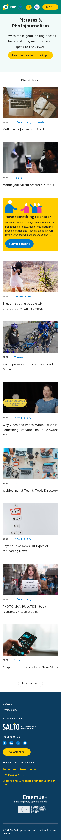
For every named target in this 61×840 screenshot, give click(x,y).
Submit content (19, 244)
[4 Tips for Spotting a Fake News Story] (30, 640)
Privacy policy (10, 709)
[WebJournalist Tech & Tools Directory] (30, 463)
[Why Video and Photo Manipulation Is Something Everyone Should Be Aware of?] (30, 397)
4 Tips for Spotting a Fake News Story (30, 667)
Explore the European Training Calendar (29, 781)
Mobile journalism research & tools (28, 185)
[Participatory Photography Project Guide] (30, 337)
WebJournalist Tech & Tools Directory (30, 490)
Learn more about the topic (30, 55)
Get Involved (11, 775)
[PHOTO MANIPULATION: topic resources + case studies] (30, 579)
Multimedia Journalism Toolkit (25, 129)
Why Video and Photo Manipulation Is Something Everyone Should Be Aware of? (30, 430)
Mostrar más (30, 683)
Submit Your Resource (17, 769)
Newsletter (16, 752)
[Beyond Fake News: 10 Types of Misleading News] (30, 518)
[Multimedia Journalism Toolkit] (30, 102)
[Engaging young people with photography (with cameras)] (30, 276)
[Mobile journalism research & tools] (30, 157)
